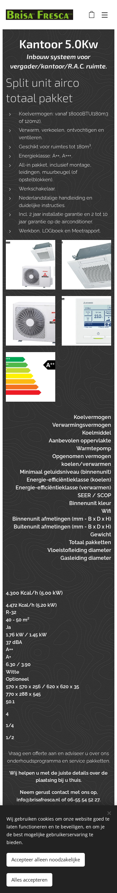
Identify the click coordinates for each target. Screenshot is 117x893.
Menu (104, 14)
